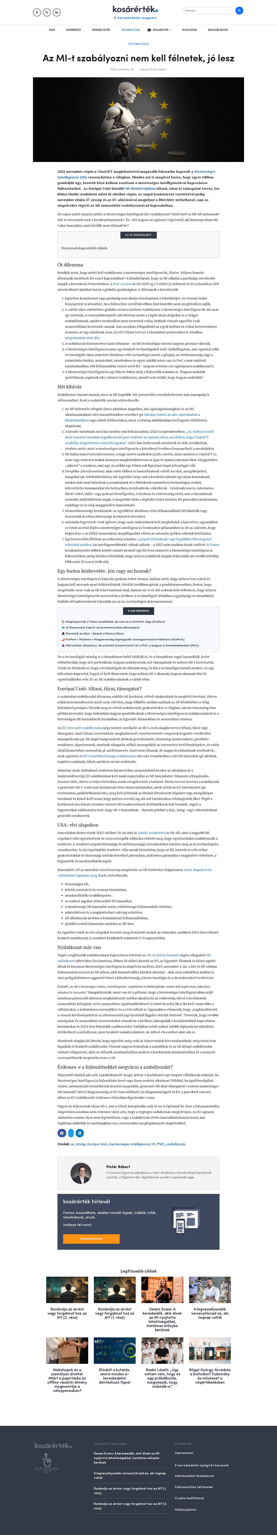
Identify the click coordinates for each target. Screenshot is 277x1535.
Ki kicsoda (189, 30)
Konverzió (73, 30)
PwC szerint (122, 284)
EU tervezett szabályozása (82, 727)
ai (72, 1144)
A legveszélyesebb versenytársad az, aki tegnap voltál (210, 1313)
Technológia (130, 30)
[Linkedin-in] (57, 12)
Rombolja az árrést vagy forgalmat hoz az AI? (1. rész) (114, 1313)
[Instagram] (47, 12)
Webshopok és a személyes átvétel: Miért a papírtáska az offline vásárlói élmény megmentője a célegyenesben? (67, 1380)
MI (153, 1144)
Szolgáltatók (218, 30)
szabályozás (176, 1144)
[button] (61, 1133)
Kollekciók (160, 30)
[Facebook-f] (37, 12)
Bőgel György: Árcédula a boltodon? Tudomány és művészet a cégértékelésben (209, 1376)
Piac (52, 30)
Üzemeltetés (101, 30)
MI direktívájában (140, 188)
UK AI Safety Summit (163, 955)
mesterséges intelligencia (129, 1144)
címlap (80, 1144)
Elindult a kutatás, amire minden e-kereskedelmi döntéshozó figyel (114, 1376)
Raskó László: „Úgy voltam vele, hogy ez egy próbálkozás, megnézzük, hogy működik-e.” (162, 1378)
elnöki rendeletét (151, 832)
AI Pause (213, 544)
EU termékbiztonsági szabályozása (109, 756)
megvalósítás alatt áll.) (82, 337)
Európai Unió (97, 1144)
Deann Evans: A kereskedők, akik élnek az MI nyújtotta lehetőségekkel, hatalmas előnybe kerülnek (162, 1319)
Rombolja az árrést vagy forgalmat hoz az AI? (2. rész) (67, 1313)
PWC (161, 1144)
